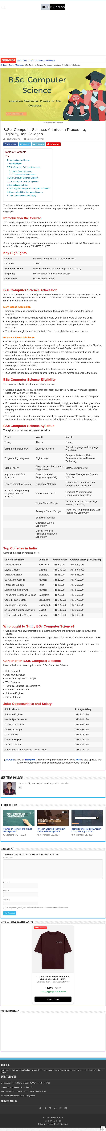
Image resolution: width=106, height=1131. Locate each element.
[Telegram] (65, 1108)
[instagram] (60, 1108)
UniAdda (9, 759)
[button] (103, 1128)
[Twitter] (50, 1108)
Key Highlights (15, 163)
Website (6, 899)
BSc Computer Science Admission (24, 167)
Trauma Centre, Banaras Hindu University (17, 1087)
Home (4, 65)
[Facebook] (45, 1108)
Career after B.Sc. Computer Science (26, 192)
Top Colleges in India (18, 185)
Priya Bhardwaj (13, 139)
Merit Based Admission (23, 171)
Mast (19, 60)
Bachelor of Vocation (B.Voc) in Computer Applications (86, 830)
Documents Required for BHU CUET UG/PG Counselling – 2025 (25, 1083)
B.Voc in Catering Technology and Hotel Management (51, 830)
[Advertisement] (53, 32)
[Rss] (40, 1108)
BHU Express (58, 1117)
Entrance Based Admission (24, 174)
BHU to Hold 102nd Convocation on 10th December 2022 (23, 1091)
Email (6, 891)
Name (6, 882)
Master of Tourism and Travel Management (18, 1096)
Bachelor (19, 65)
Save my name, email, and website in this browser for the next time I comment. (37, 908)
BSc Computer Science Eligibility (24, 178)
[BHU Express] (53, 6)
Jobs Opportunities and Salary (22, 195)
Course (11, 65)
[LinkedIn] (55, 1108)
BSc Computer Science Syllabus (24, 181)
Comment (7, 858)
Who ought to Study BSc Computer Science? (29, 188)
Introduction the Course (19, 160)
